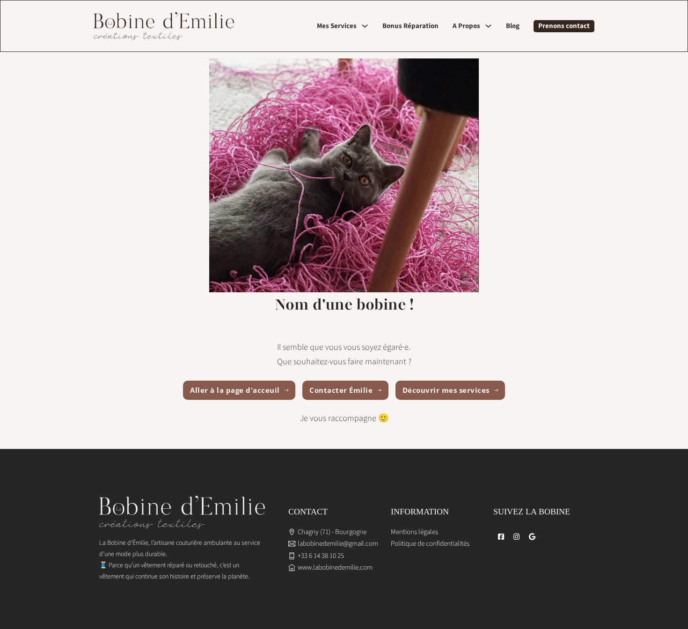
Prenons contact (564, 26)
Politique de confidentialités (430, 544)
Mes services (337, 26)
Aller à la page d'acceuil (235, 390)
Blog (513, 26)
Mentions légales (414, 532)
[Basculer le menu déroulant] (364, 25)
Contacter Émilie (341, 390)
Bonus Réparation (410, 26)
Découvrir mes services (446, 390)
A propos (466, 26)
